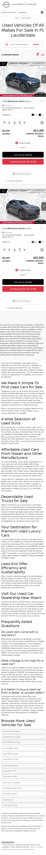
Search (36, 44)
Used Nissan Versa (10, 794)
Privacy (40, 847)
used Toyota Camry (26, 488)
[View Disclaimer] (25, 122)
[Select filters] (37, 54)
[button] (8, 12)
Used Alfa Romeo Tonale (12, 742)
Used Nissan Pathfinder (11, 783)
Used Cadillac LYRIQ (10, 748)
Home (17, 18)
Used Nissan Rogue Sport (12, 788)
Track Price (25, 142)
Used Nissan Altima (10, 766)
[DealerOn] (8, 842)
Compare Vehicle (14, 181)
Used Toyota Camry (10, 805)
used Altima (17, 476)
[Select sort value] (42, 55)
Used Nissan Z (8, 800)
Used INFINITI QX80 (10, 759)
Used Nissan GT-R (9, 771)
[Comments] (42, 122)
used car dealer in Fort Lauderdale (27, 616)
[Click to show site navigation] (42, 12)
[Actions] (41, 101)
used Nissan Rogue (13, 437)
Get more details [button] (23, 154)
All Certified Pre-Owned (11, 731)
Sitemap (4, 849)
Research (11, 849)
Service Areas (19, 849)
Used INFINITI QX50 (10, 754)
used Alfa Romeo (25, 553)
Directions (22, 12)
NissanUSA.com (29, 849)
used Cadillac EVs (26, 585)
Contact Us (32, 847)
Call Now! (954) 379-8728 (23, 161)
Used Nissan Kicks (10, 776)
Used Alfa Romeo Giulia (11, 737)
